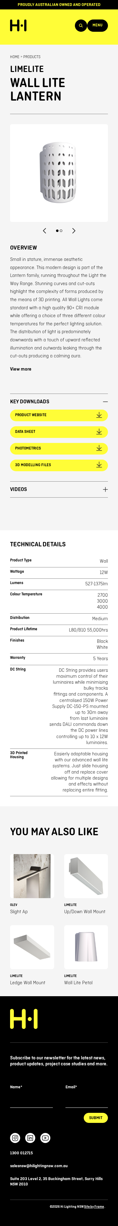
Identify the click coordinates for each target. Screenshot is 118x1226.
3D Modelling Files (33, 465)
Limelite (27, 69)
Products (32, 57)
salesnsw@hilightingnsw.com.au (39, 1166)
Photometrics (28, 448)
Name (16, 1087)
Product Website (31, 415)
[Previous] (44, 231)
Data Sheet (25, 432)
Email (71, 1087)
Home (15, 57)
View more (20, 369)
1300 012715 (21, 1153)
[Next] (73, 231)
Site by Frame (94, 1206)
